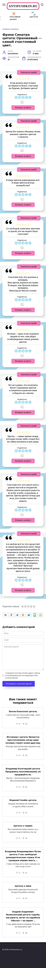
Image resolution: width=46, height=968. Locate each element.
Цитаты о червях (23, 826)
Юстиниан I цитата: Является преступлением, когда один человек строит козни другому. (23, 740)
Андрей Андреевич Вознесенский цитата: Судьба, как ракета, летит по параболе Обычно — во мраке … (23, 916)
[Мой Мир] (29, 97)
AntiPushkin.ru (23, 6)
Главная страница (10, 29)
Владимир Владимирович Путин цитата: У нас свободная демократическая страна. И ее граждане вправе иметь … (23, 855)
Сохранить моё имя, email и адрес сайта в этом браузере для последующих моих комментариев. (22, 675)
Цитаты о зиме (23, 886)
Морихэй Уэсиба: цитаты (23, 800)
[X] (26, 97)
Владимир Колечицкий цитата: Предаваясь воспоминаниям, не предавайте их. (23, 771)
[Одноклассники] (19, 97)
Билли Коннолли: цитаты (23, 711)
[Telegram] (23, 97)
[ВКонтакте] (16, 97)
